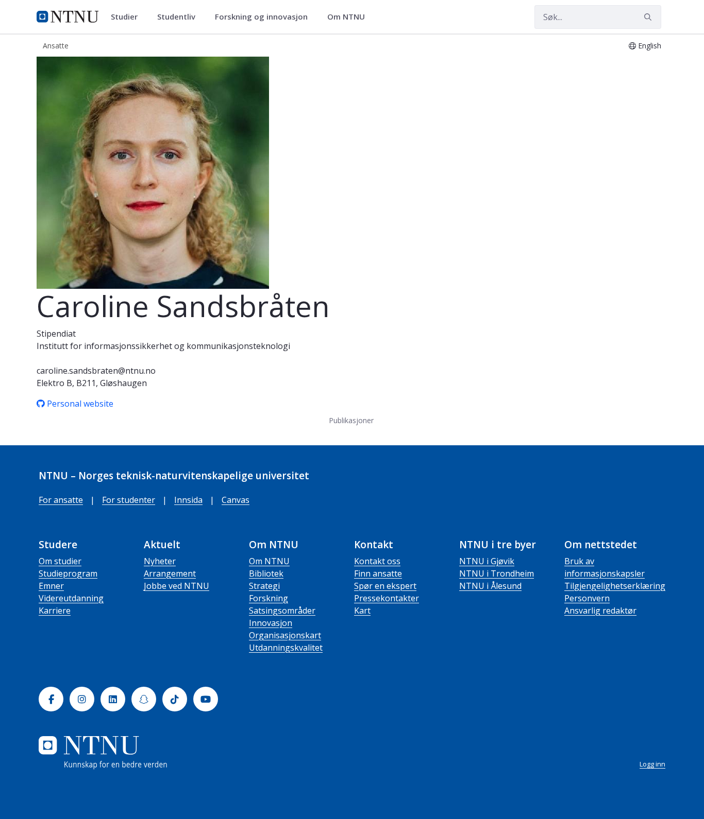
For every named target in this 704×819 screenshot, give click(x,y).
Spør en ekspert (385, 585)
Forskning (268, 598)
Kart (362, 610)
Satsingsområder (282, 610)
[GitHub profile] (42, 403)
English (649, 45)
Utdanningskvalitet (286, 647)
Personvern (587, 598)
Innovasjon (270, 623)
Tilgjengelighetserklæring (614, 585)
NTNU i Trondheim (496, 573)
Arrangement (170, 573)
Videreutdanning (71, 598)
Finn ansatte (378, 573)
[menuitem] (128, 17)
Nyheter (160, 561)
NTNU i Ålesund (490, 585)
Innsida (188, 500)
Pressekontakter (386, 598)
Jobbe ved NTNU (176, 585)
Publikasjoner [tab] (351, 420)
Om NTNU (269, 561)
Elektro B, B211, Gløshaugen (92, 383)
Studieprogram (68, 573)
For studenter (128, 500)
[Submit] (649, 17)
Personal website (80, 403)
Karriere (55, 610)
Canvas (235, 500)
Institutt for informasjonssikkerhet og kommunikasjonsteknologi (163, 346)
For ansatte (61, 500)
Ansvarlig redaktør (600, 610)
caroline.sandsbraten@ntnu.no (96, 370)
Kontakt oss (377, 561)
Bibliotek (266, 573)
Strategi (264, 585)
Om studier (60, 561)
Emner (51, 585)
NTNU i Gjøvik (486, 561)
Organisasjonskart (285, 635)
